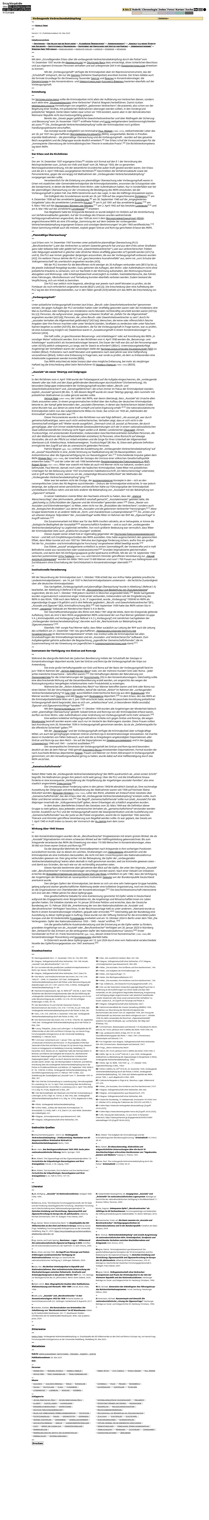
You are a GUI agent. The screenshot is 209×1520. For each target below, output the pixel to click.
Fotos (170, 9)
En (195, 9)
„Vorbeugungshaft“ (116, 43)
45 (97, 1115)
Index (162, 9)
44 (97, 1111)
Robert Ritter (39, 464)
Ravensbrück (96, 696)
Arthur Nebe (51, 398)
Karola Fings (41, 25)
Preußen (122, 1383)
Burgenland (137, 693)
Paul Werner (105, 131)
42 (97, 1099)
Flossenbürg (77, 918)
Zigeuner (129, 429)
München (66, 1390)
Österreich (141, 196)
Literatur (98, 49)
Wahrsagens (38, 721)
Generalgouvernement (119, 740)
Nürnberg (77, 1390)
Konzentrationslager (133, 65)
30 (97, 1033)
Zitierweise (109, 49)
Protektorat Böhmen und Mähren (74, 205)
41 (97, 1096)
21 (97, 970)
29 (97, 1027)
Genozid (107, 877)
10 (33, 1028)
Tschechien (132, 1387)
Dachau (60, 696)
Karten (180, 9)
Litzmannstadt (39, 1390)
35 (97, 1063)
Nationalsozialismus (47, 99)
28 (97, 1007)
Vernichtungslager (90, 81)
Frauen (79, 696)
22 (97, 974)
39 (97, 1089)
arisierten (45, 608)
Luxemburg (141, 205)
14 (33, 1104)
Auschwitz (37, 1383)
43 (97, 1105)
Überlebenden (115, 851)
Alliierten (100, 821)
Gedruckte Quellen (83, 49)
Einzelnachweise (66, 49)
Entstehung (39, 43)
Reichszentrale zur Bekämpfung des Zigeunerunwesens (117, 589)
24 (97, 980)
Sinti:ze (95, 78)
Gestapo (75, 75)
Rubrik (136, 9)
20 (97, 967)
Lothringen (77, 208)
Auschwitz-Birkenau (112, 81)
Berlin (69, 1383)
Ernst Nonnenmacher (56, 1374)
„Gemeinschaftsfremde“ (141, 46)
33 (97, 1051)
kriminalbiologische (43, 105)
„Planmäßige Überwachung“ (91, 43)
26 (97, 987)
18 (97, 958)
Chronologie (149, 9)
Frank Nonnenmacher (78, 1374)
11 (33, 1040)
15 (33, 1107)
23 (97, 977)
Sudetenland (82, 199)
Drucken (37, 1443)
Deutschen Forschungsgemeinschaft (134, 534)
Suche (189, 9)
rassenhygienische (103, 480)
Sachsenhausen (82, 937)
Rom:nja (109, 78)
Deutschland (48, 1387)
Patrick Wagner (134, 1370)
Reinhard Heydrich (63, 793)
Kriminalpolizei (74, 62)
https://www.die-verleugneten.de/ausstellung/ (124, 1105)
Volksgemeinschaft (60, 102)
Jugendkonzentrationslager (110, 643)
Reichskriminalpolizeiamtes (85, 134)
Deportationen (40, 81)
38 (97, 1086)
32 (97, 1047)
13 (33, 1093)
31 (97, 1041)
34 (97, 1054)
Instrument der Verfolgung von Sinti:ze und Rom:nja (103, 46)
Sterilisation (64, 783)
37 (97, 1080)
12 (33, 1081)
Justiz (107, 121)
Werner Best (45, 458)
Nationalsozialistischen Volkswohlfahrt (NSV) (127, 348)
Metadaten (121, 49)
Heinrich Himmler (106, 364)
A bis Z (127, 9)
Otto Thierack (66, 556)
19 (97, 961)
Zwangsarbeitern (41, 677)
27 (97, 1004)
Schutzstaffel (92, 677)
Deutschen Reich (96, 62)
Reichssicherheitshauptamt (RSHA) (125, 218)
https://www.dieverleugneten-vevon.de (121, 1111)
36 (97, 1069)
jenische (136, 496)
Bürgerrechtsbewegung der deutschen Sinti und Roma (76, 874)
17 (33, 1119)
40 (97, 1093)
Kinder (78, 752)
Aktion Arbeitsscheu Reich (75, 670)
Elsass (138, 202)
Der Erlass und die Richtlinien (61, 43)
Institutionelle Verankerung (62, 46)
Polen (112, 1383)
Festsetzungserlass (64, 708)
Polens (87, 202)
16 (33, 1116)
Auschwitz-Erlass (92, 749)
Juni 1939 (70, 693)
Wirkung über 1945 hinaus (44, 49)
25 (97, 983)
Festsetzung (60, 730)
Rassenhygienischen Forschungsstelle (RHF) (125, 461)
